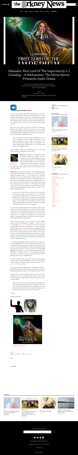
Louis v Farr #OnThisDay (56, 167)
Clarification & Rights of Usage (58, 178)
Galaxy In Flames (23, 224)
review (48, 95)
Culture (32, 95)
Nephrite (44, 95)
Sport (53, 199)
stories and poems (55, 200)
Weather (54, 206)
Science (57, 146)
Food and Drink (55, 185)
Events (53, 182)
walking (53, 205)
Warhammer (24, 96)
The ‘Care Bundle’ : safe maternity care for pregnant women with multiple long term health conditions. (59, 149)
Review (53, 196)
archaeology (54, 176)
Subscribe (54, 11)
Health (53, 146)
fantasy (36, 95)
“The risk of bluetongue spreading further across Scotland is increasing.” (60, 130)
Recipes (53, 195)
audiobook (29, 95)
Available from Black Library (19, 346)
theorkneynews (54, 132)
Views (55, 95)
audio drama (24, 95)
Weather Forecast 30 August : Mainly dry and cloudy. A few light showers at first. (65, 411)
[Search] (77, 4)
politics (53, 193)
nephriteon (39, 91)
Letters (53, 189)
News (52, 128)
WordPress (41, 452)
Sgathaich (51, 95)
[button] (17, 305)
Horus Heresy (40, 95)
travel (53, 202)
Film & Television (55, 183)
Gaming (54, 186)
